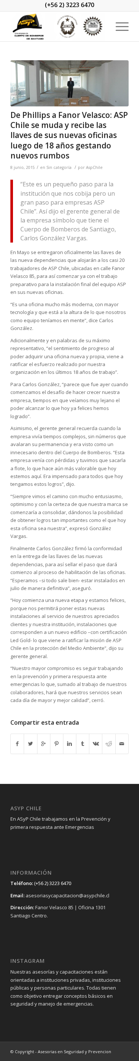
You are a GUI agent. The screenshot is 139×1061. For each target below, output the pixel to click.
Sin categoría (59, 167)
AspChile (94, 167)
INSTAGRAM (27, 960)
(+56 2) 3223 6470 (69, 5)
